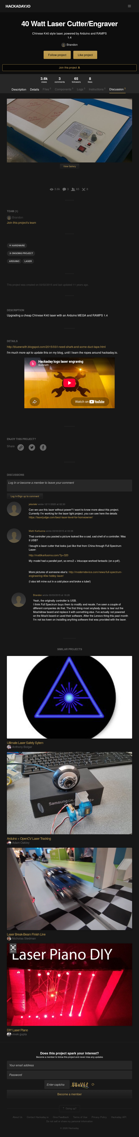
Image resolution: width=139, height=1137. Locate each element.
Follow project (57, 55)
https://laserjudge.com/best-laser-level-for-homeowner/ (61, 517)
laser (28, 261)
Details (34, 89)
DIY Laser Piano (17, 1029)
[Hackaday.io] (18, 6)
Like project (85, 55)
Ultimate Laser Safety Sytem (25, 742)
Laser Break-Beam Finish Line (26, 934)
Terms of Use (80, 1117)
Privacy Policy (99, 1117)
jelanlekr (33, 504)
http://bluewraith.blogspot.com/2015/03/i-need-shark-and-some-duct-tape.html (56, 347)
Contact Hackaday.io (38, 1117)
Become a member (45, 1056)
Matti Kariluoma (37, 531)
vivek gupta (19, 1034)
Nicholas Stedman (24, 938)
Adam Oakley (21, 842)
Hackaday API (118, 1117)
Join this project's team (21, 222)
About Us (17, 1117)
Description (19, 89)
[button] (129, 6)
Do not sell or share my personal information (69, 1121)
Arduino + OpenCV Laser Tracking (29, 838)
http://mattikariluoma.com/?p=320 (48, 555)
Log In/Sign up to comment (25, 496)
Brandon (72, 45)
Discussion (117, 89)
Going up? (70, 1108)
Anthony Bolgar (22, 747)
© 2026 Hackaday (69, 1128)
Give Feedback (61, 1117)
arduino (14, 261)
